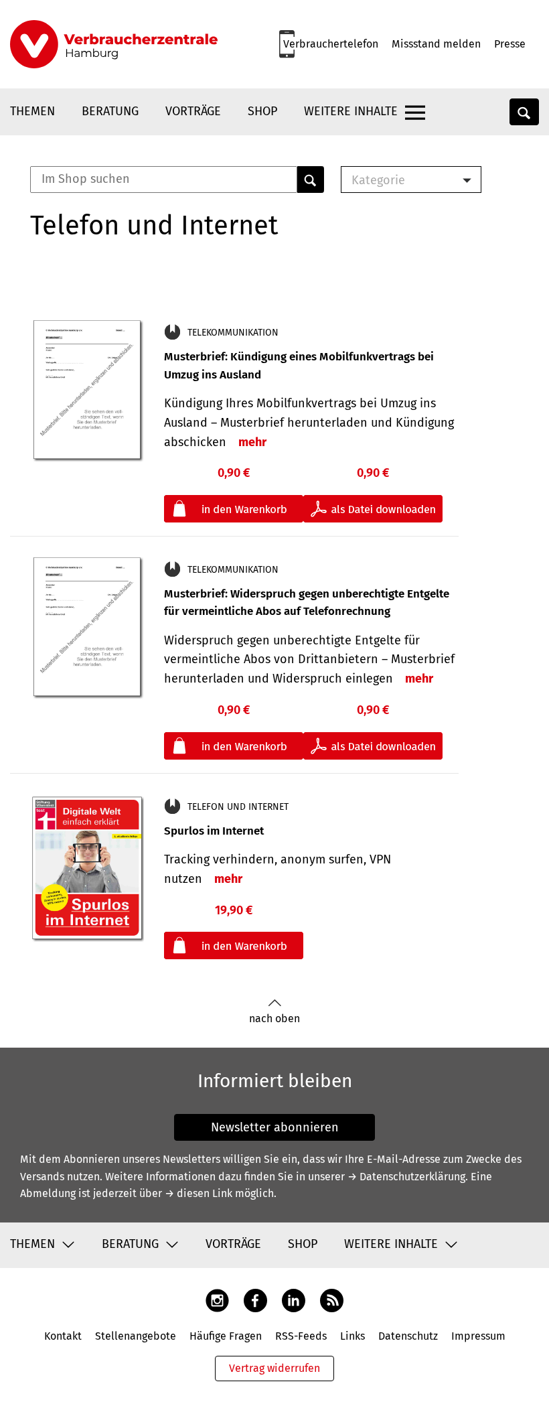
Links (352, 1336)
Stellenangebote (135, 1336)
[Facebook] (255, 1299)
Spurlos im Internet (214, 831)
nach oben (274, 1018)
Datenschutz (408, 1336)
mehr (252, 442)
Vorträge (193, 111)
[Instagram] (217, 1299)
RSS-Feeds (301, 1336)
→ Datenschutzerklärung (406, 1176)
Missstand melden (436, 44)
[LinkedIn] (293, 1299)
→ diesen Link (198, 1193)
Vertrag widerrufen (274, 1368)
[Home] (114, 44)
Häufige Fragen (225, 1336)
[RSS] (331, 1299)
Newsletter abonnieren (275, 1127)
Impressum (478, 1336)
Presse (510, 44)
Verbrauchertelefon (330, 44)
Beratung (110, 111)
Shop (262, 111)
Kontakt (63, 1336)
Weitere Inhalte (351, 111)
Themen (32, 111)
